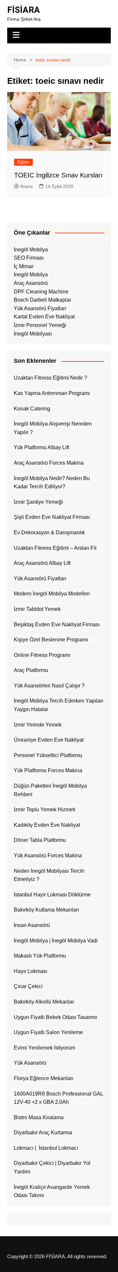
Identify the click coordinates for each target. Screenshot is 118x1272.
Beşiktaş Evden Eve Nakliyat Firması (57, 624)
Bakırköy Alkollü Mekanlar (44, 1002)
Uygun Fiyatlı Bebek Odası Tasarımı (55, 1017)
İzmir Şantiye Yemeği (38, 502)
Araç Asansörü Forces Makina (49, 463)
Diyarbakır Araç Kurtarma (43, 1132)
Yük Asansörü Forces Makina (48, 855)
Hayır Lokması (30, 971)
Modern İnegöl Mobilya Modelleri (52, 593)
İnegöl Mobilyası (33, 333)
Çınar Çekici (28, 986)
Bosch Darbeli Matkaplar (42, 300)
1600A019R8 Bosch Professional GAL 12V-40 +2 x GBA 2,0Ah (58, 1098)
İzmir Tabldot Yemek (37, 609)
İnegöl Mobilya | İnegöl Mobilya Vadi (56, 940)
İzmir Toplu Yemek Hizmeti (44, 809)
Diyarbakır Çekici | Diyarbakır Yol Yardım (52, 1167)
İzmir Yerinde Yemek (38, 725)
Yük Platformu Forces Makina (48, 770)
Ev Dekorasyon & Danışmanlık (49, 532)
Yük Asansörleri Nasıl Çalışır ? (49, 685)
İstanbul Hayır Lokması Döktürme (52, 894)
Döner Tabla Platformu (40, 840)
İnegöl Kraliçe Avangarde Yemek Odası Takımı (52, 1191)
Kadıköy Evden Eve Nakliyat (47, 825)
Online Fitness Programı (42, 655)
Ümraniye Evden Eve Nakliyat (49, 740)
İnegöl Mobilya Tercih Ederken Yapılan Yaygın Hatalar (58, 705)
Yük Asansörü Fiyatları (40, 308)
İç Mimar (23, 266)
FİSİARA (23, 10)
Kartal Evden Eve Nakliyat (44, 316)
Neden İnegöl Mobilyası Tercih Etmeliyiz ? (49, 875)
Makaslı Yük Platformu (40, 956)
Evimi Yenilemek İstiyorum (44, 1048)
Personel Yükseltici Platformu (48, 755)
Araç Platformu (31, 670)
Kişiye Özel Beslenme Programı (51, 639)
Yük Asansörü (30, 1063)
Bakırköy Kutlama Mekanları (46, 910)
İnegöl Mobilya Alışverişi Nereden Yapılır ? (53, 428)
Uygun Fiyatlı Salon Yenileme (48, 1032)
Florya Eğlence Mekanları (43, 1078)
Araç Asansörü (31, 283)
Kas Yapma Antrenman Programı (52, 393)
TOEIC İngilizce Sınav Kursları (58, 175)
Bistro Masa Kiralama (39, 1117)
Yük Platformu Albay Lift (41, 447)
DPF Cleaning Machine (41, 291)
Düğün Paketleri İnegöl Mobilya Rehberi (50, 790)
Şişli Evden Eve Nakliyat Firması (52, 517)
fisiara (26, 186)
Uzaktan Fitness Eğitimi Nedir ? (50, 378)
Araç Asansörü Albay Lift (42, 563)
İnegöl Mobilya (31, 249)
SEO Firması (29, 258)
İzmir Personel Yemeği (40, 325)
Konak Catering (32, 408)
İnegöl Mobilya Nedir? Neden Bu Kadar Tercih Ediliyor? (52, 482)
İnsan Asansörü (32, 925)
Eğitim (23, 162)
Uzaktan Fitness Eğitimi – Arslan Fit (55, 548)
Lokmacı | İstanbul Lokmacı (46, 1148)
